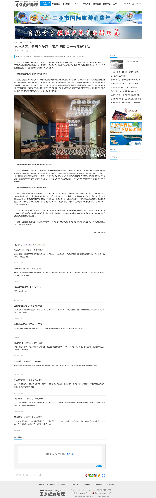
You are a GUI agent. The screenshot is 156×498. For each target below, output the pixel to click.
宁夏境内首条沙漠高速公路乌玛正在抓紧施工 (126, 72)
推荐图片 (113, 150)
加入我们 (64, 484)
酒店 (30, 245)
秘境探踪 (97, 4)
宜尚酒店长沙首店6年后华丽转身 (28, 306)
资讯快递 (66, 4)
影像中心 (107, 4)
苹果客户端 (111, 484)
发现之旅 (86, 4)
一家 (25, 245)
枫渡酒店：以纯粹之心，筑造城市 (28, 399)
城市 (39, 245)
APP (115, 4)
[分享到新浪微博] (87, 475)
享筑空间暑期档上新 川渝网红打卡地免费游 (125, 103)
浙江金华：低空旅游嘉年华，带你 (28, 343)
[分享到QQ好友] (95, 475)
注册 (128, 3)
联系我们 (53, 484)
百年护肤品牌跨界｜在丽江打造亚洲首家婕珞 (126, 99)
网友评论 (18, 437)
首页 (15, 42)
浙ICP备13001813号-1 (82, 493)
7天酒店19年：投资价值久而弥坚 (28, 380)
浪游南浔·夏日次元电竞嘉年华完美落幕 (124, 87)
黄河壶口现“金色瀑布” (118, 76)
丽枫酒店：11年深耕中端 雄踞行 (28, 417)
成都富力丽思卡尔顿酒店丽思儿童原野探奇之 (126, 95)
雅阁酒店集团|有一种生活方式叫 (27, 287)
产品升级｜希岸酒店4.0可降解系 (28, 361)
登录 (125, 3)
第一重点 (29, 42)
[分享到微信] (91, 475)
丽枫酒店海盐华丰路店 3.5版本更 (28, 269)
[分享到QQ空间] (99, 475)
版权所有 (75, 484)
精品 (34, 245)
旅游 (43, 245)
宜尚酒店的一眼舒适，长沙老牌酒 (28, 250)
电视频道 (56, 4)
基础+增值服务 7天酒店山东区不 (28, 324)
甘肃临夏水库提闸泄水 (131, 62)
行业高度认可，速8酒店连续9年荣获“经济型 (125, 80)
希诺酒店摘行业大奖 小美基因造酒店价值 (124, 83)
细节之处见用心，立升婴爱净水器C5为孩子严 (126, 91)
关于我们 (42, 484)
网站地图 (87, 484)
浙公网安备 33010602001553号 (102, 493)
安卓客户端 (98, 484)
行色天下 (76, 4)
